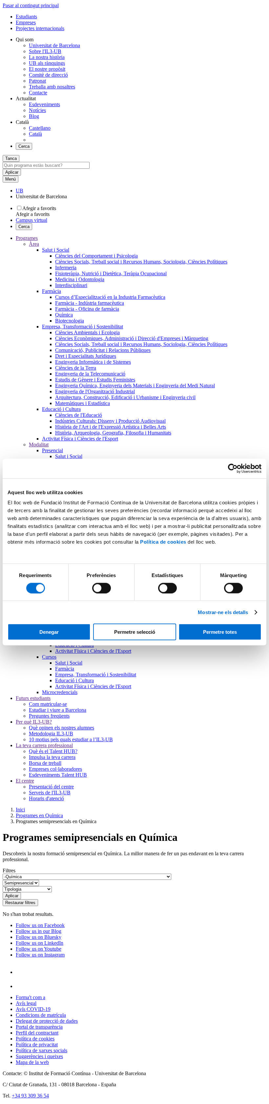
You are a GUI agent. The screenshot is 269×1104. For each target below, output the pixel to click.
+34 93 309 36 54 (30, 1095)
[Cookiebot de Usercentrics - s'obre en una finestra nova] (232, 468)
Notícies (37, 110)
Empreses (26, 22)
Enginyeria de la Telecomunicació (90, 374)
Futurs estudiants (33, 698)
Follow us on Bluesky (38, 937)
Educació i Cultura (61, 409)
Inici (20, 809)
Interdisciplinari (71, 285)
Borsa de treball (45, 763)
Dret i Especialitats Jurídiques (85, 356)
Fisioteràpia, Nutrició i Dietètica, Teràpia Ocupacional (111, 273)
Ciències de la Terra (75, 368)
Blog (34, 116)
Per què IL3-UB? (34, 722)
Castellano (40, 128)
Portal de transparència (39, 1027)
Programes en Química (39, 815)
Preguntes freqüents (49, 716)
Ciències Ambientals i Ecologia (87, 332)
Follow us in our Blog (38, 931)
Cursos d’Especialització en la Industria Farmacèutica (110, 297)
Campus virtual (31, 220)
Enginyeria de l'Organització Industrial (95, 391)
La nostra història (47, 57)
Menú (10, 179)
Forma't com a (30, 997)
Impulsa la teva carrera (52, 757)
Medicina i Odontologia (79, 279)
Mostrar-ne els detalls (223, 612)
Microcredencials (59, 692)
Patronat (37, 81)
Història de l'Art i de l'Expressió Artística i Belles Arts (110, 427)
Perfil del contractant (37, 1033)
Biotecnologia (69, 320)
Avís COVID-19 (33, 1009)
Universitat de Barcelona (54, 45)
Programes (27, 238)
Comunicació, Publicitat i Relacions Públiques (103, 350)
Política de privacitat (37, 1044)
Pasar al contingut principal (31, 5)
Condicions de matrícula (41, 1015)
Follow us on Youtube (38, 949)
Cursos (49, 657)
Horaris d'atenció (46, 798)
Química (64, 315)
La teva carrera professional (44, 745)
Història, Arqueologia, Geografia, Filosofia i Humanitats (113, 433)
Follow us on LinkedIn (39, 943)
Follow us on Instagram (40, 955)
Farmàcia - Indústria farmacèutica (89, 303)
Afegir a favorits (39, 208)
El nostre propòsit (47, 69)
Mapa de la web (32, 1062)
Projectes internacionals (40, 28)
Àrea (34, 244)
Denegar (49, 632)
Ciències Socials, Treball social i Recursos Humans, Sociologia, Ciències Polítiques (141, 261)
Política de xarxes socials (41, 1050)
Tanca (11, 158)
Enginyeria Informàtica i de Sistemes (93, 362)
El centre (25, 781)
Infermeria (65, 267)
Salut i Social (55, 250)
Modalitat (39, 444)
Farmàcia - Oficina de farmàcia (87, 309)
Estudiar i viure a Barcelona (57, 710)
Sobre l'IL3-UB (45, 51)
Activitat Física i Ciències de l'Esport (80, 438)
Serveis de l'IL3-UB (50, 792)
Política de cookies (163, 542)
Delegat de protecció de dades (47, 1021)
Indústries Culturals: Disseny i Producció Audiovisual (110, 421)
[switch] (101, 588)
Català (35, 134)
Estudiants (26, 16)
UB (19, 190)
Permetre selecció (134, 632)
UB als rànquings (47, 63)
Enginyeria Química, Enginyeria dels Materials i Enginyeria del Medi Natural (135, 385)
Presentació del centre (51, 786)
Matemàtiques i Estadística (82, 403)
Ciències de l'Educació (78, 415)
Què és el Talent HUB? (53, 751)
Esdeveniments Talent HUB (58, 775)
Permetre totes (220, 632)
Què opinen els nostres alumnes (61, 727)
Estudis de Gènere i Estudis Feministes (95, 379)
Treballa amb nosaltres (52, 86)
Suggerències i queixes (39, 1056)
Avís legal (26, 1003)
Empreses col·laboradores (55, 769)
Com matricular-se (48, 704)
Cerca (24, 146)
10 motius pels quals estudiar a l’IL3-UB (71, 739)
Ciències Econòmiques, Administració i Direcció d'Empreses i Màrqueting (131, 338)
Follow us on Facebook (40, 925)
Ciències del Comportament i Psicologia (96, 256)
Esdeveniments (44, 104)
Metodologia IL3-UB (51, 733)
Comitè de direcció (48, 75)
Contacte (38, 92)
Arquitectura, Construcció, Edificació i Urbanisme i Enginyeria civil (125, 397)
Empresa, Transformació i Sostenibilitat (82, 326)
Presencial (52, 450)
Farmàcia (51, 291)
